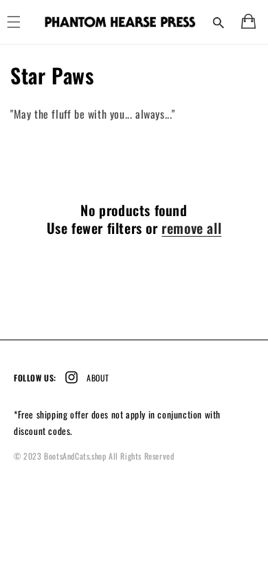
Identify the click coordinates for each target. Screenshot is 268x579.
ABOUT (98, 377)
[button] (218, 22)
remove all (191, 228)
